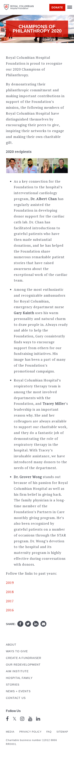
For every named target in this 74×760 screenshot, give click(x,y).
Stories (12, 684)
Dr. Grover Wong (28, 477)
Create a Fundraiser (23, 658)
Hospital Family (19, 678)
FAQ (49, 732)
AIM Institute (17, 671)
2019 (10, 582)
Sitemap (62, 732)
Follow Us (13, 711)
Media (10, 732)
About (11, 644)
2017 (10, 601)
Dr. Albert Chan (44, 199)
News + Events (18, 691)
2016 (10, 610)
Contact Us (16, 698)
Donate (57, 7)
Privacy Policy (30, 732)
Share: (11, 624)
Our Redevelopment (23, 664)
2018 (10, 592)
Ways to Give (17, 651)
